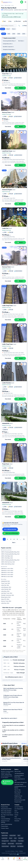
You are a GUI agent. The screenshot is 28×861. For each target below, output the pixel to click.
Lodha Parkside (8, 383)
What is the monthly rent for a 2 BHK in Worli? (13, 730)
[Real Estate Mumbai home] (6, 2)
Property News (4, 826)
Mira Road (13, 846)
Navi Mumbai (20, 846)
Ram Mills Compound (8, 46)
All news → (24, 743)
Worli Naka (21, 40)
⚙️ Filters (24, 25)
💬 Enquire (20, 87)
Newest (2, 28)
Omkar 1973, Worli (14, 599)
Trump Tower (7, 464)
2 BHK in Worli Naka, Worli (14, 558)
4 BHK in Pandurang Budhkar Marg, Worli (14, 554)
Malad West (13, 840)
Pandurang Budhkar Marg (9, 40)
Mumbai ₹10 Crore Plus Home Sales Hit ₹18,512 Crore (13, 704)
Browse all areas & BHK (20, 800)
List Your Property (19, 806)
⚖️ (18, 55)
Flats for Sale (18, 790)
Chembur (4, 843)
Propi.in (16, 851)
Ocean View (7, 73)
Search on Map (18, 797)
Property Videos (5, 828)
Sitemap (21, 851)
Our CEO (16, 812)
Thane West (20, 840)
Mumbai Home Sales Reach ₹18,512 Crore (12, 711)
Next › (14, 542)
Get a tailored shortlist (10, 529)
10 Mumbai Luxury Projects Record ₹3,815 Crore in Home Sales (12, 697)
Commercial (17, 793)
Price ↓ (13, 28)
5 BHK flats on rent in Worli (14, 574)
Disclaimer (17, 820)
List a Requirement (19, 808)
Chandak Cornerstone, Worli (14, 595)
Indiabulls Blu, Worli (14, 581)
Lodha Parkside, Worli (14, 589)
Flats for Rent (7, 5)
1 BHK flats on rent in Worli (14, 576)
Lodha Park (7, 228)
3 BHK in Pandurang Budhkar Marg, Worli (14, 552)
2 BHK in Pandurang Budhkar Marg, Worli (14, 560)
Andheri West (13, 835)
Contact (16, 814)
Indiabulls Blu (7, 423)
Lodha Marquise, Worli (14, 587)
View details (8, 87)
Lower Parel (4, 838)
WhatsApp (25, 858)
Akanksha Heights (8, 189)
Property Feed (18, 801)
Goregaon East (5, 840)
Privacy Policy (18, 818)
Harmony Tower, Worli (14, 601)
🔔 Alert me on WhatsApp (11, 533)
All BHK (3, 33)
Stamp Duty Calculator (6, 812)
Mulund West (11, 843)
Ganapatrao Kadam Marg (9, 49)
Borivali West (19, 843)
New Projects (18, 792)
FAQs (16, 816)
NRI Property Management (21, 782)
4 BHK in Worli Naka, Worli (14, 556)
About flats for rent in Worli (9, 718)
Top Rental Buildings (19, 773)
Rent (14, 858)
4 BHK (23, 33)
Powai (10, 838)
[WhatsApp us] (21, 2)
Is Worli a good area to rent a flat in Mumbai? (12, 735)
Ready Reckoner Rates (6, 808)
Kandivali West (5, 846)
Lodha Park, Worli (14, 585)
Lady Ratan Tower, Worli (14, 593)
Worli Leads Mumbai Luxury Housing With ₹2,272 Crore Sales (13, 690)
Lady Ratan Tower (8, 151)
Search (2, 858)
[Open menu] (25, 2)
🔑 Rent (4, 21)
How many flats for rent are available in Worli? (13, 726)
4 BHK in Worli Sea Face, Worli (14, 562)
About (16, 810)
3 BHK (18, 33)
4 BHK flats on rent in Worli (14, 570)
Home (2, 5)
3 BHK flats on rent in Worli (14, 568)
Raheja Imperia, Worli (14, 597)
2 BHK (13, 33)
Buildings (3, 816)
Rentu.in (13, 851)
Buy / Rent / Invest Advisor (7, 814)
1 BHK (8, 33)
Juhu (15, 838)
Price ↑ (8, 28)
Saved (19, 858)
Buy (8, 858)
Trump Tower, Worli (14, 583)
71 (23, 539)
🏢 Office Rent (17, 21)
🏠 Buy (9, 21)
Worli (19, 835)
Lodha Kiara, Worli (14, 603)
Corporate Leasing (19, 784)
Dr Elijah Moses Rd (8, 43)
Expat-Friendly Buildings (6, 824)
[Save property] (24, 55)
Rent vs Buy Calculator (6, 810)
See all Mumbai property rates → (14, 677)
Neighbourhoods (18, 796)
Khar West (21, 838)
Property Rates (4, 806)
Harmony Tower (8, 112)
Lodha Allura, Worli (14, 591)
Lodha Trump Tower (9, 305)
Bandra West (5, 835)
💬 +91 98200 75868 (6, 782)
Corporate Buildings (5, 818)
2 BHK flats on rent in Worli (14, 572)
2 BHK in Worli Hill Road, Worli (14, 564)
